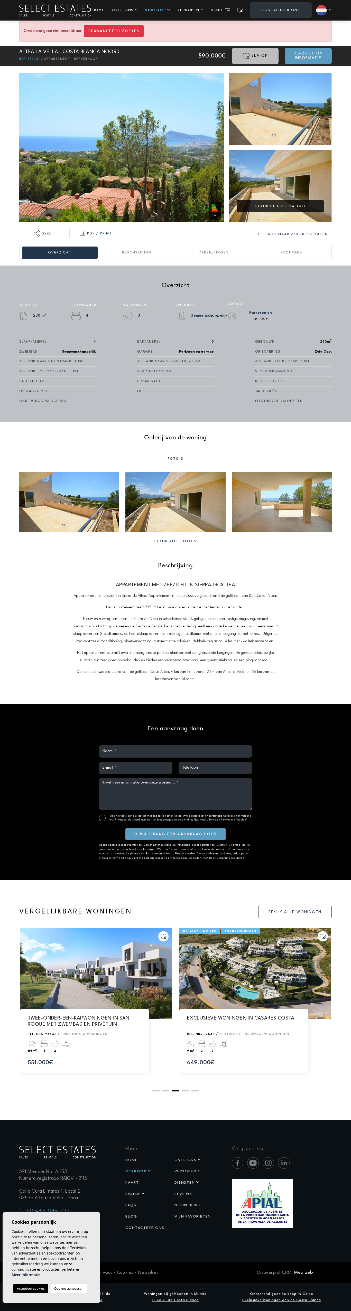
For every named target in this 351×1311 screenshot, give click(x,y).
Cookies (125, 1272)
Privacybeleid (123, 819)
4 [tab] (185, 1090)
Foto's (175, 458)
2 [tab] (165, 1090)
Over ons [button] (123, 10)
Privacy (105, 1272)
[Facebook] (237, 1163)
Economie (291, 252)
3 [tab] (175, 1090)
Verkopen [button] (188, 10)
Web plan (148, 1272)
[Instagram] (268, 1163)
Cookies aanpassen (69, 1288)
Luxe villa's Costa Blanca (175, 1300)
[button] (42, 233)
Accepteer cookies (30, 1288)
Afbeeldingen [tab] (214, 252)
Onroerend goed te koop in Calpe (281, 1294)
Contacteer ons (280, 10)
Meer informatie (26, 1274)
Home (99, 10)
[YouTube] (253, 1163)
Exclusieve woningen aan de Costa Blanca (281, 1300)
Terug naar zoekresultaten (295, 234)
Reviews (183, 1194)
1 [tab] (156, 1090)
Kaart (132, 1182)
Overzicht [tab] (59, 252)
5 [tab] (195, 1090)
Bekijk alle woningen (295, 912)
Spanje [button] (133, 1194)
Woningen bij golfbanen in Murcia (175, 1294)
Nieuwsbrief (187, 1205)
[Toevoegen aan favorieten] (163, 936)
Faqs (130, 1205)
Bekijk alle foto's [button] (175, 541)
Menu (216, 10)
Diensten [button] (184, 1182)
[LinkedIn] (284, 1163)
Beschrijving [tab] (137, 252)
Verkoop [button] (155, 10)
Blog (131, 1216)
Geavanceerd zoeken (114, 31)
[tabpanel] (96, 1005)
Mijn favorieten (192, 1216)
